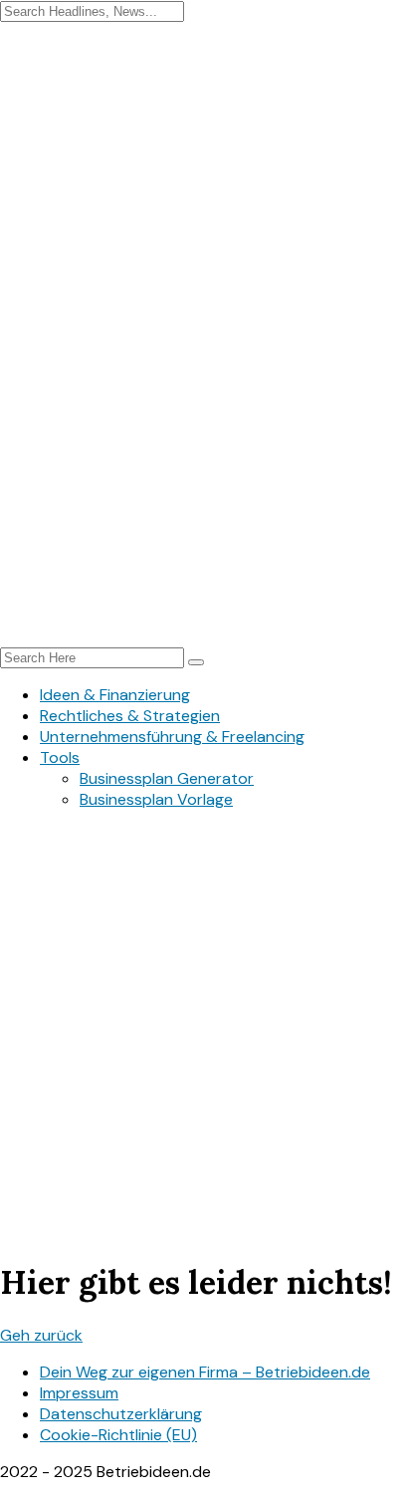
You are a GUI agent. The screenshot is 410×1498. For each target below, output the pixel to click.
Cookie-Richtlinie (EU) (118, 1434)
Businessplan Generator (167, 778)
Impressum (79, 1392)
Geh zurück (41, 1335)
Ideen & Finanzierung (115, 694)
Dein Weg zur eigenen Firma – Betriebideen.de (205, 1372)
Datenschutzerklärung (121, 1413)
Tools (60, 757)
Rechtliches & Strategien (130, 715)
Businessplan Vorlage (156, 799)
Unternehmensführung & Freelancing (172, 736)
